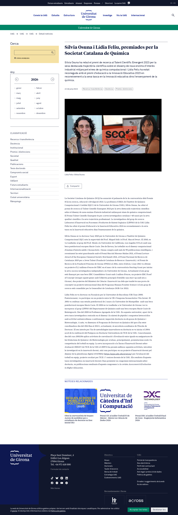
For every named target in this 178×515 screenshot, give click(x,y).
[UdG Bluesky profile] (56, 478)
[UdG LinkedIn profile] (66, 478)
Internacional (138, 15)
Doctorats (108, 466)
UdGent (14, 181)
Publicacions (16, 164)
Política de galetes (144, 475)
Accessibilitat (142, 469)
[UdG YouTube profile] (61, 482)
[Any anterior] (16, 79)
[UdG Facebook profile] (52, 482)
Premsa (97, 3)
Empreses (88, 3)
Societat (14, 156)
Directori (109, 3)
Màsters (107, 463)
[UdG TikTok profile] (52, 478)
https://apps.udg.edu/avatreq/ (117, 353)
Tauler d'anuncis (111, 469)
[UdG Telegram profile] (66, 482)
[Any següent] (52, 79)
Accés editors (142, 484)
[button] (52, 52)
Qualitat (14, 160)
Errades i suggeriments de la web (150, 481)
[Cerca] (173, 15)
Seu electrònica (143, 463)
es (171, 3)
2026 (34, 79)
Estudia (55, 15)
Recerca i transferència (22, 139)
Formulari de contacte (60, 469)
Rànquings (15, 201)
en (174, 3)
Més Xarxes (55, 488)
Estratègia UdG (110, 475)
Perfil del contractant (146, 466)
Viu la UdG (121, 15)
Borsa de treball (110, 472)
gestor (14, 511)
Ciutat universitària (20, 197)
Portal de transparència (147, 460)
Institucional (16, 148)
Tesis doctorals (17, 168)
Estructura (69, 15)
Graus (106, 460)
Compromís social (19, 172)
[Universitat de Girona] (21, 458)
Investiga (107, 15)
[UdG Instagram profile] (61, 478)
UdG (12, 34)
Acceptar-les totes (138, 510)
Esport (13, 177)
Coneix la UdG (40, 15)
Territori (14, 193)
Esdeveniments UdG (112, 478)
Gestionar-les (159, 510)
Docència (15, 144)
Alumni (79, 3)
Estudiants (69, 3)
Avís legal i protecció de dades (149, 472)
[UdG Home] (89, 15)
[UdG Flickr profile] (56, 482)
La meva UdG (120, 3)
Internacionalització (20, 189)
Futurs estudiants (55, 3)
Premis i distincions (20, 152)
